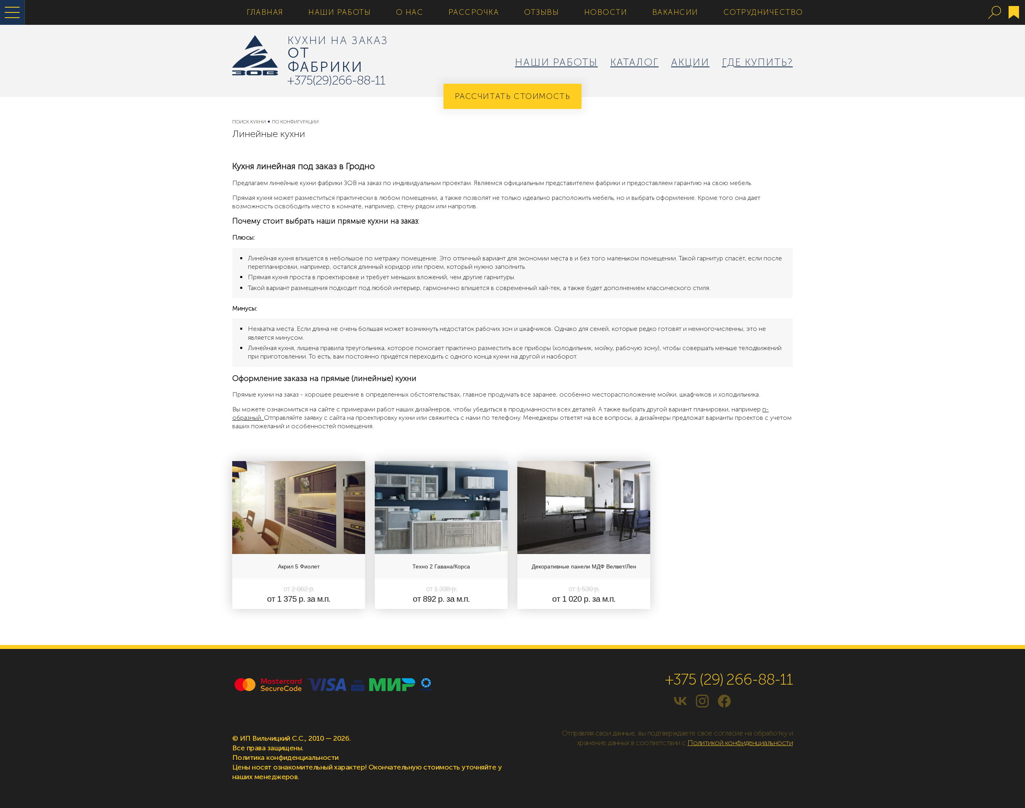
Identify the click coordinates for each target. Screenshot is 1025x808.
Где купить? (757, 62)
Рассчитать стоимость (513, 96)
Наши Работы (339, 12)
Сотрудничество (763, 12)
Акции (690, 62)
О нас (410, 12)
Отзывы (541, 12)
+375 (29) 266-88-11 (729, 679)
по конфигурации (295, 122)
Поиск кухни (249, 122)
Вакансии (675, 12)
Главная (265, 12)
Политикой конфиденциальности (740, 742)
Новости (605, 12)
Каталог (634, 62)
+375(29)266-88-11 (336, 80)
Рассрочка (473, 12)
